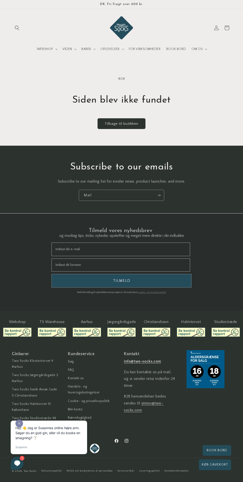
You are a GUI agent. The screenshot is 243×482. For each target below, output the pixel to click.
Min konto (75, 409)
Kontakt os (76, 378)
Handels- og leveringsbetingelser (84, 389)
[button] (17, 28)
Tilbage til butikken (121, 124)
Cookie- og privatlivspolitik (89, 401)
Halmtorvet (191, 322)
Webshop (17, 322)
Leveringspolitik (149, 470)
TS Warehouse (52, 322)
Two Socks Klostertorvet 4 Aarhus (32, 364)
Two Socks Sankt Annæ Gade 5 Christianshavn (34, 392)
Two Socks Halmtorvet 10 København (31, 407)
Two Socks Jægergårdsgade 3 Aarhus (35, 378)
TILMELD (121, 280)
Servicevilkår (125, 470)
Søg (71, 361)
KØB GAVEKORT (215, 465)
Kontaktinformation (176, 470)
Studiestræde (225, 322)
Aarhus (87, 322)
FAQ (71, 370)
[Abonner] (159, 195)
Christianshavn (156, 322)
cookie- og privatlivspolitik (152, 292)
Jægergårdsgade (121, 322)
